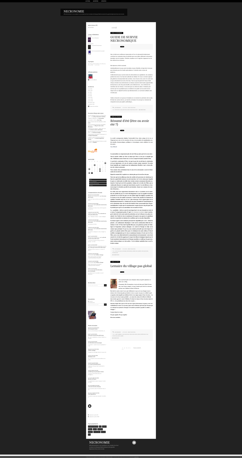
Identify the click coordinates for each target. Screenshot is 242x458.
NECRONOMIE (74, 11)
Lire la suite (97, 65)
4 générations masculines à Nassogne (96, 134)
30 (89, 173)
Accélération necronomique (95, 270)
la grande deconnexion (94, 183)
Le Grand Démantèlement (94, 364)
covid (121, 109)
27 (100, 171)
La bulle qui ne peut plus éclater (96, 371)
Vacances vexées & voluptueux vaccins (97, 246)
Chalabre (95, 142)
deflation (90, 429)
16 (89, 169)
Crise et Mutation (93, 181)
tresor (131, 334)
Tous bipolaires (92, 394)
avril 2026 (90, 95)
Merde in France (92, 379)
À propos (103, 1)
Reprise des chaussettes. (94, 196)
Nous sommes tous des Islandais (95, 121)
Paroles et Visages (97, 132)
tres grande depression (93, 426)
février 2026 (90, 99)
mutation (104, 426)
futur (100, 426)
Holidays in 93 (91, 356)
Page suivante (137, 348)
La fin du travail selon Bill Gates (97, 214)
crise (89, 434)
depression (143, 334)
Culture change (99, 254)
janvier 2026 (90, 100)
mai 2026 (90, 94)
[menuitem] (88, 1)
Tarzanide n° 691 (92, 120)
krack (139, 334)
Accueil (87, 1)
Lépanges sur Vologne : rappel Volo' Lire (97, 128)
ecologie (120, 251)
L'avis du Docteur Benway (94, 386)
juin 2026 (90, 92)
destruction (115, 252)
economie (90, 432)
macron (94, 429)
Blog (90, 179)
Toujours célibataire (92, 118)
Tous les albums (93, 79)
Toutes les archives (94, 106)
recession (103, 432)
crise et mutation (131, 109)
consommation (97, 432)
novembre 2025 (91, 104)
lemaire (121, 335)
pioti (116, 251)
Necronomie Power (93, 329)
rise (134, 334)
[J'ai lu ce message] (240, 456)
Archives (95, 1)
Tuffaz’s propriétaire (93, 213)
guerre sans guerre (136, 251)
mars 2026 (90, 97)
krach (136, 334)
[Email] (89, 406)
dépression (100, 429)
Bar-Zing (99, 120)
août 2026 (90, 88)
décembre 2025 (91, 102)
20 (100, 169)
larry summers (118, 334)
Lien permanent (117, 107)
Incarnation (101, 118)
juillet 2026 (90, 90)
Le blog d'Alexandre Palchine (98, 116)
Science (91, 185)
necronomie (91, 204)
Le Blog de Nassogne (92, 135)
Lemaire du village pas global (131, 266)
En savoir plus (136, 456)
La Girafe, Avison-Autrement (95, 129)
